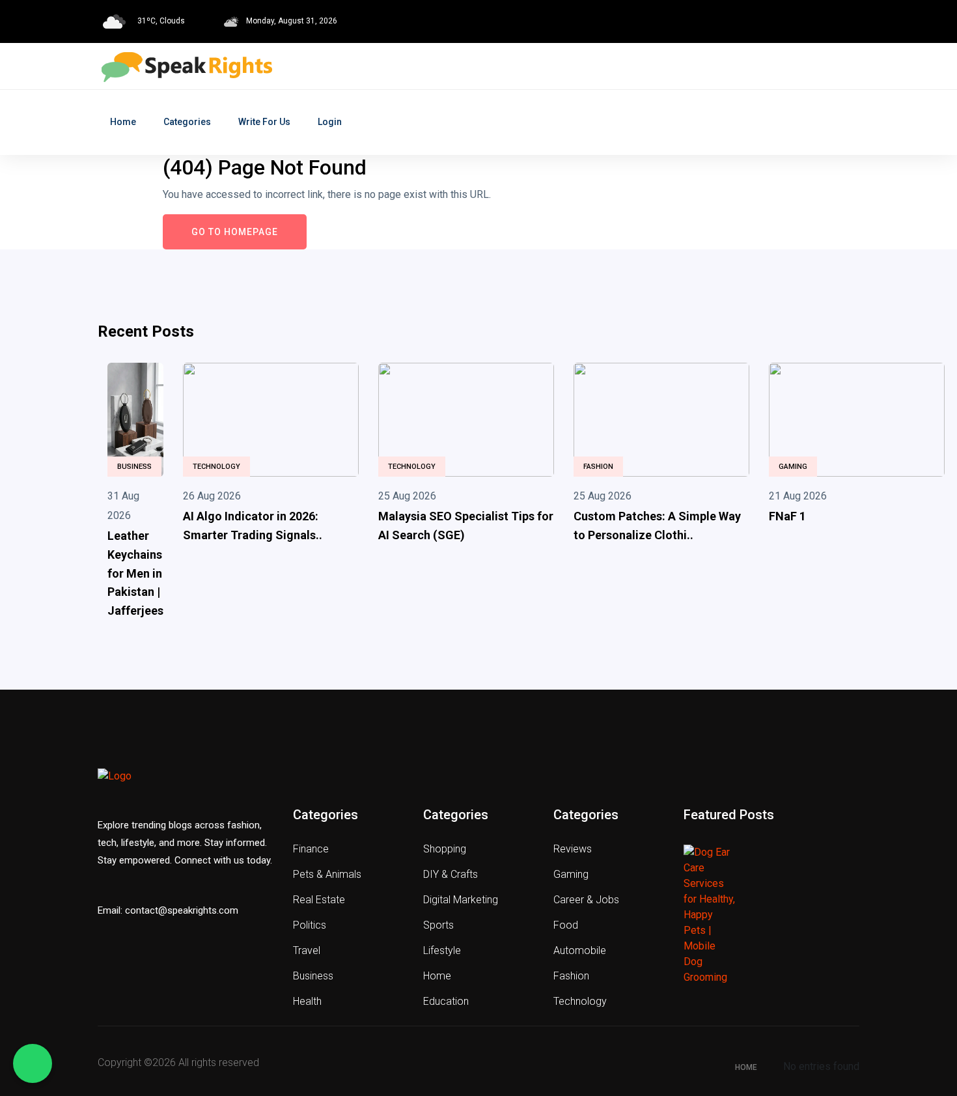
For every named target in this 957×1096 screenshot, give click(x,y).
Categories (187, 122)
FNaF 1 (787, 516)
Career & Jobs (586, 899)
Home (123, 122)
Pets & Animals (327, 874)
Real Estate (319, 899)
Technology (216, 466)
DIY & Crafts (450, 874)
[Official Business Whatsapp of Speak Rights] (32, 1063)
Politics (309, 925)
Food (565, 925)
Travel (306, 950)
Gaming (793, 466)
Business (134, 466)
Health (307, 1001)
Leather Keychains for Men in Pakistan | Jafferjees (135, 573)
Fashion (598, 466)
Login (330, 122)
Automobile (579, 950)
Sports (438, 925)
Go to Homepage (234, 232)
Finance (311, 849)
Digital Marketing (460, 899)
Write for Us (264, 122)
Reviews (572, 849)
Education (446, 1001)
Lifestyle (442, 950)
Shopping (444, 849)
